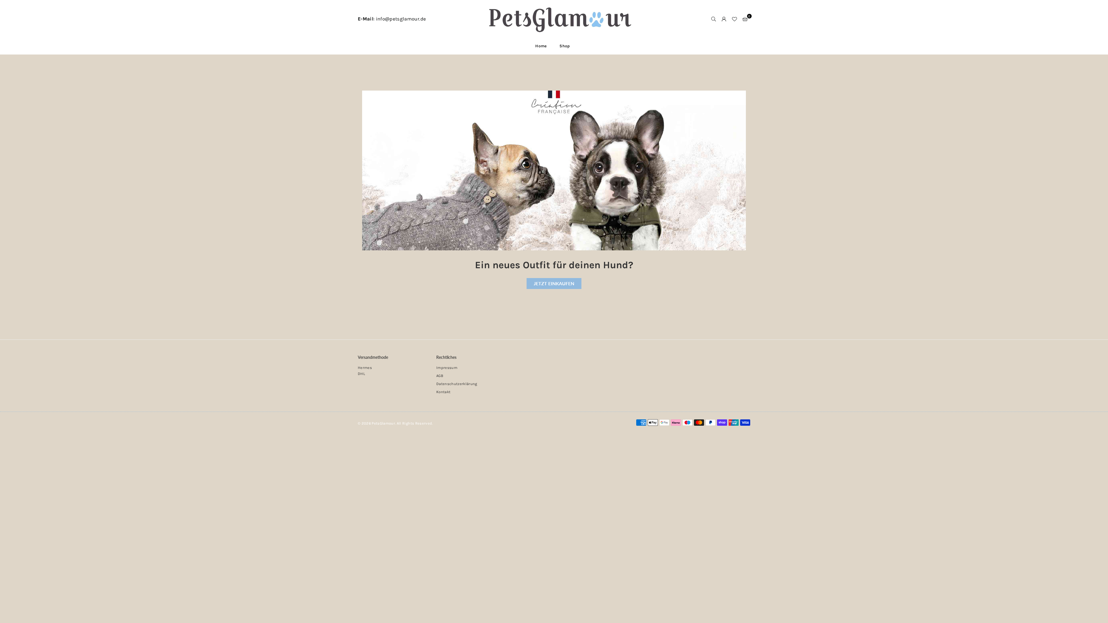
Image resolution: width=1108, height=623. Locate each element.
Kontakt (443, 392)
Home (540, 46)
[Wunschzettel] (734, 19)
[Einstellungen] (724, 19)
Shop (564, 46)
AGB (439, 376)
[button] (745, 19)
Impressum (446, 367)
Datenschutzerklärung (456, 384)
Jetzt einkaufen (554, 283)
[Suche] (713, 19)
